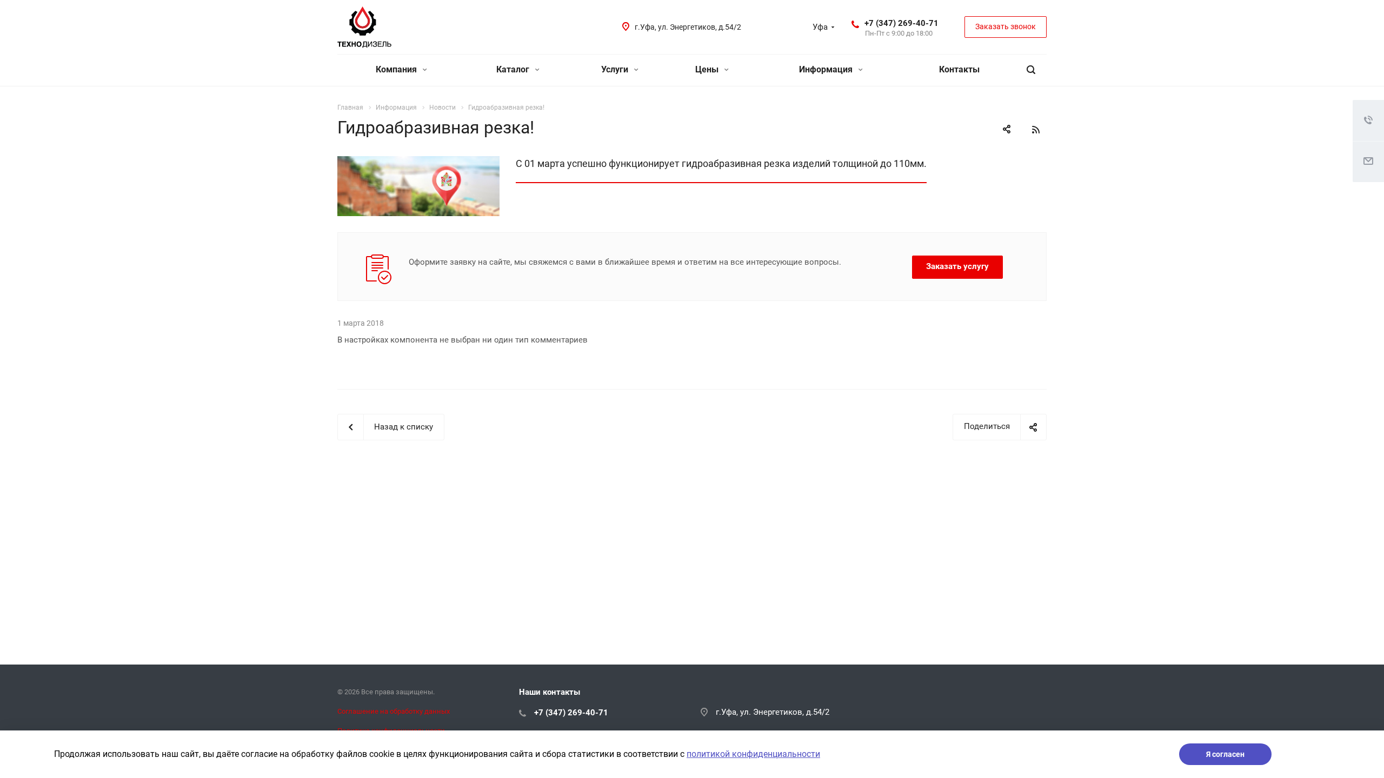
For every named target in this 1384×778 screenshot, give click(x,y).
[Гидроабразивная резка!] (418, 162)
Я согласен (1225, 754)
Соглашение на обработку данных (393, 711)
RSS (1036, 129)
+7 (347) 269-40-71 (901, 23)
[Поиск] (1031, 70)
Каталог (513, 69)
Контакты (959, 69)
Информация (827, 69)
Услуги (615, 69)
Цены (708, 69)
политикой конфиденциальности (753, 754)
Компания (397, 69)
